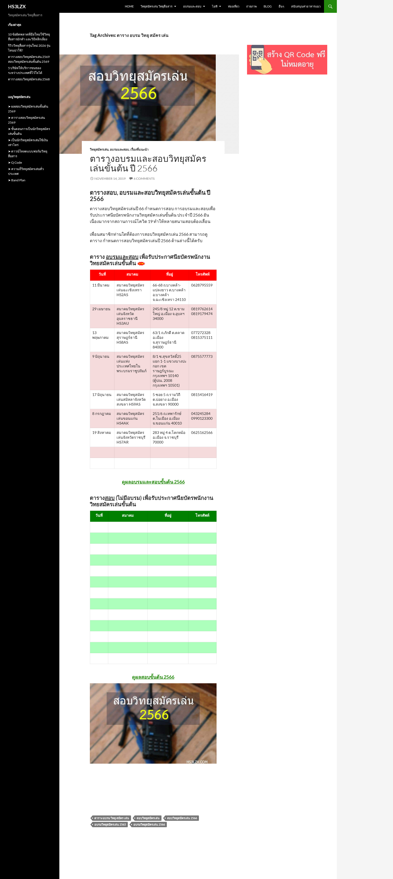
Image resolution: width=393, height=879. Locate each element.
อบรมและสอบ (192, 6)
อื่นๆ (281, 6)
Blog (268, 6)
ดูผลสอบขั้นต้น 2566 (153, 677)
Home (129, 6)
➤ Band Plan (16, 180)
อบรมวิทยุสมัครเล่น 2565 (110, 824)
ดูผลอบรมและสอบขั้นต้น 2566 (153, 482)
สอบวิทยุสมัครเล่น (148, 818)
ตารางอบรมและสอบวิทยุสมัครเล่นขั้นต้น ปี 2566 (148, 163)
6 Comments (144, 178)
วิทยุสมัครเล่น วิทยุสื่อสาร (156, 6)
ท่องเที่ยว (233, 6)
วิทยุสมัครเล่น (99, 149)
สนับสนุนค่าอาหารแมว (306, 6)
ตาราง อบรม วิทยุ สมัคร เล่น (111, 818)
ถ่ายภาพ (251, 6)
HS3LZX (17, 6)
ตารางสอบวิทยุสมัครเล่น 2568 (29, 79)
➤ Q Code (15, 162)
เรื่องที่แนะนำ (139, 149)
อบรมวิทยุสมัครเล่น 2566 (149, 824)
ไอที (214, 6)
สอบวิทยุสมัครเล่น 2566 (182, 818)
